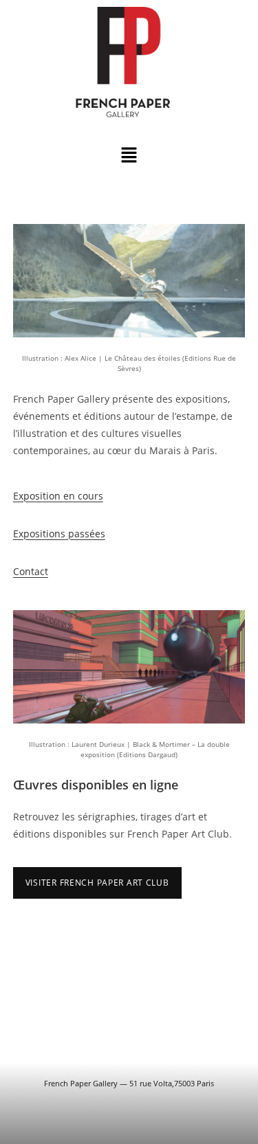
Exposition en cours (58, 495)
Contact (30, 571)
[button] (128, 155)
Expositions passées (59, 533)
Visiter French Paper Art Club (97, 882)
